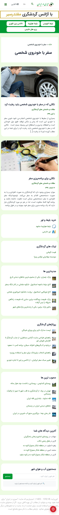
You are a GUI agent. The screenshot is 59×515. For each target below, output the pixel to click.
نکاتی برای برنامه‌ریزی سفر (42, 178)
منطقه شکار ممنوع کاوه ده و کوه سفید (35, 454)
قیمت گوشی (51, 252)
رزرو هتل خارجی (31, 29)
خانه (50, 44)
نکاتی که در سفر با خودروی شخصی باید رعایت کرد (30, 105)
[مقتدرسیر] (29, 14)
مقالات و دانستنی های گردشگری (43, 109)
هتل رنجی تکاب (43, 441)
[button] (32, 4)
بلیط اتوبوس (48, 23)
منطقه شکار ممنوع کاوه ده (33, 445)
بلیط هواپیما (32, 23)
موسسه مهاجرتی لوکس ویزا (45, 257)
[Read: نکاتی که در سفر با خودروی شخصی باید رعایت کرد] (29, 81)
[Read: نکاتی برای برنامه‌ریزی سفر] (29, 155)
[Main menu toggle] (6, 4)
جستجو (7, 476)
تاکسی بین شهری (16, 23)
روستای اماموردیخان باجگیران (36, 436)
